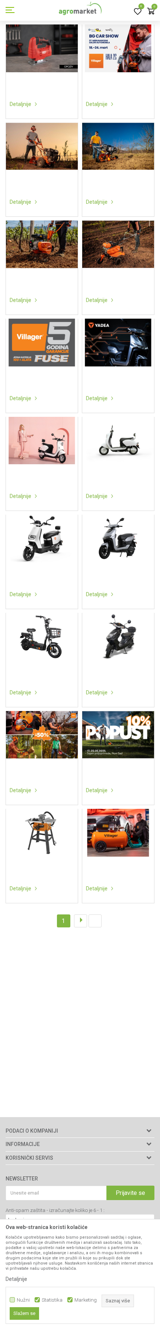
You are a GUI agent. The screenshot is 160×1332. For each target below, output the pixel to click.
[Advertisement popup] (80, 665)
